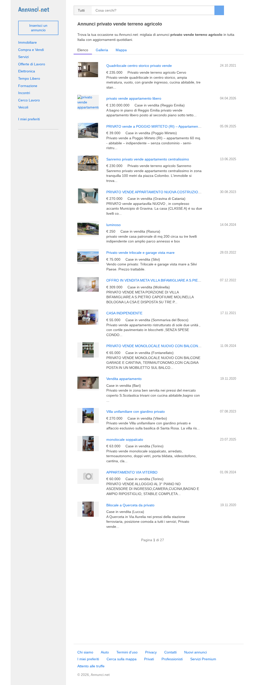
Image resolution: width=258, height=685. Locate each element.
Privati (149, 659)
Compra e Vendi (31, 50)
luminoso (113, 225)
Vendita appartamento (124, 379)
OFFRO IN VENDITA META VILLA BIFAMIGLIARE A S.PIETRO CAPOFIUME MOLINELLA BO (180, 280)
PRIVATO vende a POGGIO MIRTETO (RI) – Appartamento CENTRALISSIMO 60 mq (174, 126)
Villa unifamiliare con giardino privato (135, 411)
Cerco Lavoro (29, 100)
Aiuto (105, 652)
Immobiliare (27, 42)
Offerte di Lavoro (31, 64)
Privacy (151, 652)
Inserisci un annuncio (38, 27)
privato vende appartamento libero (133, 98)
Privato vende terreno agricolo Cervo (156, 72)
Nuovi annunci (195, 652)
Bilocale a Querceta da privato (130, 505)
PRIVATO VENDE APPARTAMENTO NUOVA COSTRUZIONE (154, 192)
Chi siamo (85, 652)
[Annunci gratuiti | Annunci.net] (33, 9)
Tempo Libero (29, 78)
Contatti (170, 652)
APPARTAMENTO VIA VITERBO (131, 472)
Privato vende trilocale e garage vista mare (140, 253)
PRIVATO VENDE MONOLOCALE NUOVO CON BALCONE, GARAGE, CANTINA (170, 346)
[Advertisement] (158, 596)
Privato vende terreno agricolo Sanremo (159, 166)
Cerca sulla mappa (122, 659)
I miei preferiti (29, 119)
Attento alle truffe (91, 666)
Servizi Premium (203, 659)
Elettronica (26, 71)
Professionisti (172, 659)
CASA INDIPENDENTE (124, 313)
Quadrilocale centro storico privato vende (139, 66)
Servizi (23, 57)
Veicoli (23, 107)
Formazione (27, 86)
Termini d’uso (127, 652)
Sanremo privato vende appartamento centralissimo (147, 159)
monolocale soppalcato (124, 439)
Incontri (24, 93)
